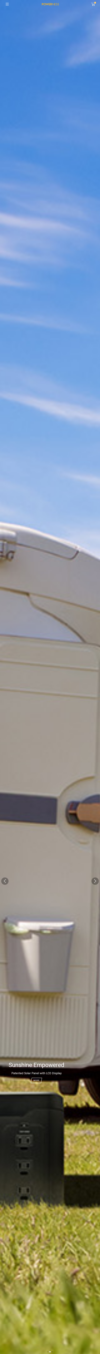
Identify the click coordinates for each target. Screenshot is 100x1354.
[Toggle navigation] (7, 4)
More (36, 1080)
